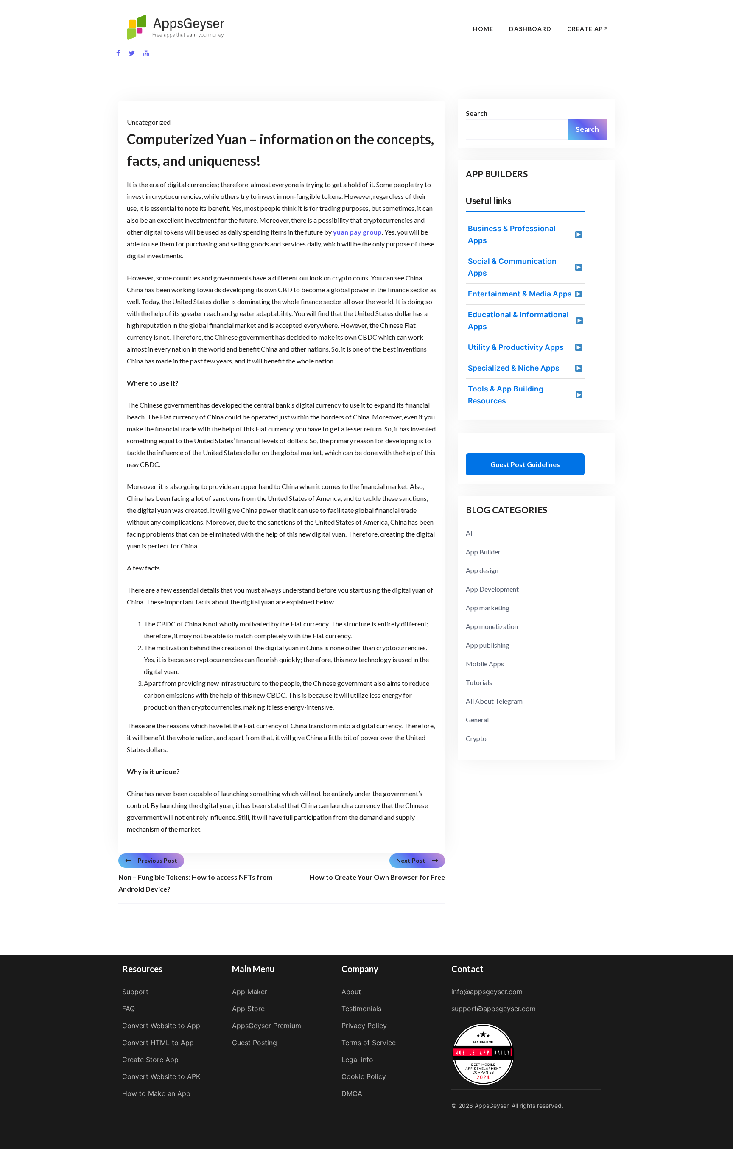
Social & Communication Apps (512, 267)
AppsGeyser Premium (266, 1025)
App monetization (492, 626)
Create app (587, 28)
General (477, 720)
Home (483, 28)
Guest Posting (254, 1042)
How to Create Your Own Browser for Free (377, 877)
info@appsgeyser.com (487, 991)
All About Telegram (494, 701)
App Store (248, 1008)
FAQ (128, 1008)
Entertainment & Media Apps (520, 293)
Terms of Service (368, 1042)
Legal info (357, 1059)
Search (476, 113)
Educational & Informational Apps (518, 320)
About (351, 991)
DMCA (351, 1093)
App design (482, 570)
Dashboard (530, 28)
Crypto (476, 738)
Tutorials (479, 682)
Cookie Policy (363, 1076)
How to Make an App (156, 1093)
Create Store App (150, 1059)
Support (135, 991)
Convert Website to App (161, 1025)
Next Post (410, 860)
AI (469, 533)
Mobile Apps (485, 664)
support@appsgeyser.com (493, 1008)
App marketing (487, 608)
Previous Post (157, 860)
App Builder (483, 552)
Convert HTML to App (158, 1042)
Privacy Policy (364, 1025)
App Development (492, 589)
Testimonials (361, 1008)
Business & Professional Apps (512, 234)
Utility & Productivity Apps (516, 347)
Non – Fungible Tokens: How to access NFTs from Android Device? (195, 883)
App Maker (249, 991)
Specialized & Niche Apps (514, 367)
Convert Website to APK (161, 1076)
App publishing (487, 645)
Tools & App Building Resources (505, 394)
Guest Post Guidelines (525, 464)
